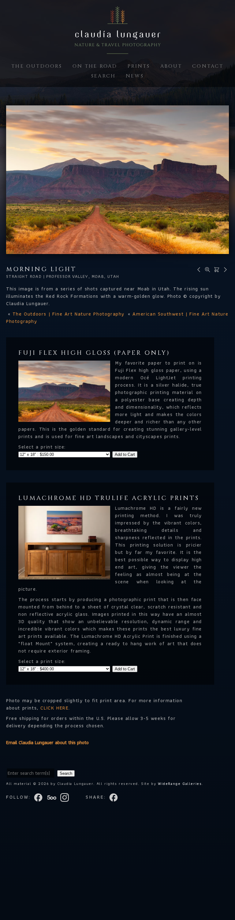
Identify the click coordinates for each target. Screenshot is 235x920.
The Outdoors (36, 66)
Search (103, 76)
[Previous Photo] (198, 269)
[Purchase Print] (216, 269)
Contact (207, 66)
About (171, 66)
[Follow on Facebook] (40, 797)
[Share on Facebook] (114, 797)
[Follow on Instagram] (66, 797)
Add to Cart (125, 454)
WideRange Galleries (180, 783)
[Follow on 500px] (53, 797)
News (135, 76)
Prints (139, 66)
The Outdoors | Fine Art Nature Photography (69, 314)
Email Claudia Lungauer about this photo (47, 742)
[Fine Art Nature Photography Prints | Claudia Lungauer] (117, 50)
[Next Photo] (224, 269)
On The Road (95, 66)
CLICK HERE (54, 708)
